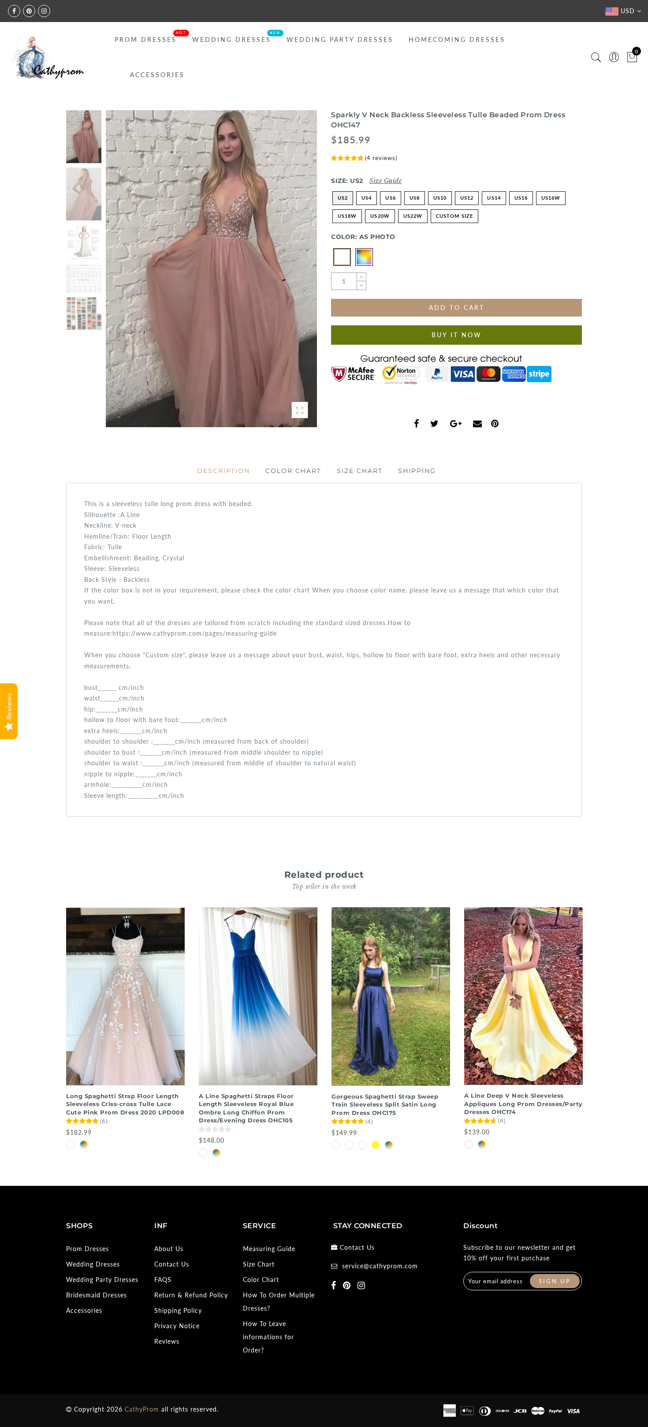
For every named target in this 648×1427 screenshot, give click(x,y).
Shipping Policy (178, 1310)
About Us (168, 1248)
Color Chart (293, 471)
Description (223, 471)
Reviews (166, 1341)
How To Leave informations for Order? (268, 1337)
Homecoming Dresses (457, 39)
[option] (211, 268)
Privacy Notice (177, 1326)
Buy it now (457, 335)
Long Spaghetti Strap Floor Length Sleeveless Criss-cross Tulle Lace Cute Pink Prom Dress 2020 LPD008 (125, 1104)
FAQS (162, 1279)
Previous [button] (122, 274)
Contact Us (171, 1264)
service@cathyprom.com (380, 1266)
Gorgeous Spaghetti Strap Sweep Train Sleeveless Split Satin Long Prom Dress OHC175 (384, 1104)
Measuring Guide (269, 1248)
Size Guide (385, 181)
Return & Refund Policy (191, 1295)
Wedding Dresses (231, 39)
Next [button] (289, 274)
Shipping (417, 471)
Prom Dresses (146, 39)
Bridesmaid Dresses (96, 1295)
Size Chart (360, 471)
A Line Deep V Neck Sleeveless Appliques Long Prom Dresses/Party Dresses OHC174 (523, 1103)
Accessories (157, 74)
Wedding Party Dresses (340, 39)
